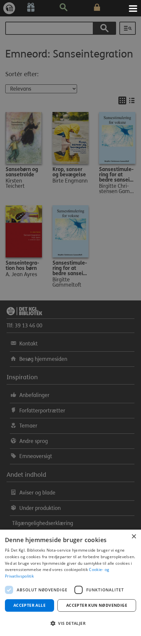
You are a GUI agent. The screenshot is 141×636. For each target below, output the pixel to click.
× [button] (133, 536)
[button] (70, 623)
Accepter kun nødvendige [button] (96, 605)
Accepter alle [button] (29, 605)
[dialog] (70, 583)
